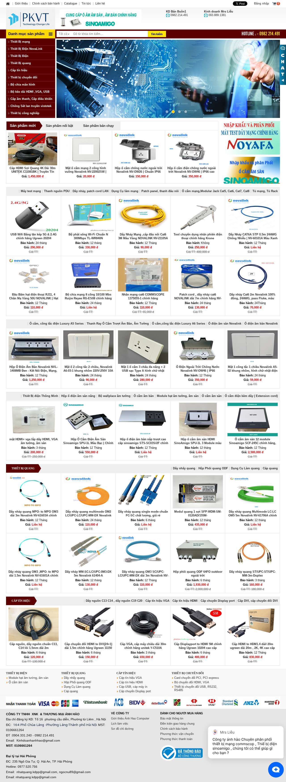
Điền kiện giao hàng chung (177, 723)
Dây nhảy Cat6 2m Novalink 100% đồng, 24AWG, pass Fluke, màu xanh (252, 298)
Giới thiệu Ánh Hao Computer (130, 718)
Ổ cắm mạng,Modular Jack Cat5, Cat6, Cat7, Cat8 (215, 191)
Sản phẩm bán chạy (98, 126)
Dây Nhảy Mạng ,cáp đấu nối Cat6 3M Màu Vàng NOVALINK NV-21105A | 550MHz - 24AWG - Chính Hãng (143, 238)
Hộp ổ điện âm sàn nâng (78, 396)
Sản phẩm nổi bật (59, 126)
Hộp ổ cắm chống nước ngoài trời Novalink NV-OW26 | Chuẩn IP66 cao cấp (138, 171)
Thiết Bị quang (21, 63)
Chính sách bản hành (46, 3)
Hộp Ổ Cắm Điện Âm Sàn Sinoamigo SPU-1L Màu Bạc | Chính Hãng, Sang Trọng (88, 443)
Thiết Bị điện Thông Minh (40, 396)
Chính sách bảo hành (174, 728)
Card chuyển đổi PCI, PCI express (196, 677)
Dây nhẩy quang (184, 468)
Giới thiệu (21, 3)
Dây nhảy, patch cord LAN (90, 191)
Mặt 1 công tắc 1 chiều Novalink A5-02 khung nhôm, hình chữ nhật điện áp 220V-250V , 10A (253, 370)
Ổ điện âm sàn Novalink (224, 323)
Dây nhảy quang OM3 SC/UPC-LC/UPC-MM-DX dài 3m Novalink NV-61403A (143, 575)
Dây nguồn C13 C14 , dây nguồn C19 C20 (114, 600)
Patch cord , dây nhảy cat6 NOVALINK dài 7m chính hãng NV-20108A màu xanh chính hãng (197, 298)
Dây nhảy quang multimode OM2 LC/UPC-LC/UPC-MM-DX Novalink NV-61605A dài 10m (88, 515)
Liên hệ (100, 3)
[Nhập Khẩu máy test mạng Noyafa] (250, 138)
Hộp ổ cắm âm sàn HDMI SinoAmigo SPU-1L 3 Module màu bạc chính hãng (197, 443)
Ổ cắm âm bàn (144, 396)
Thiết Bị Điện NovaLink (26, 48)
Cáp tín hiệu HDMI (185, 600)
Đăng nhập (261, 3)
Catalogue (70, 3)
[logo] (30, 18)
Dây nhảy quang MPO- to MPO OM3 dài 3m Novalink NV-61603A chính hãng (33, 515)
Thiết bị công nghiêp (25, 113)
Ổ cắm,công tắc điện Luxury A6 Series (178, 323)
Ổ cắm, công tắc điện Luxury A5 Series (56, 323)
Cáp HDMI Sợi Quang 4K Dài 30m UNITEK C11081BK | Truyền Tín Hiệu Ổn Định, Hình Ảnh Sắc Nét (33, 171)
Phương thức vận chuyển (177, 734)
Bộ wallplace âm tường (114, 396)
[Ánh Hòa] (8, 3)
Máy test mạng (31, 191)
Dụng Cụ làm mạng (124, 191)
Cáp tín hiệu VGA (157, 600)
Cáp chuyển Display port (218, 600)
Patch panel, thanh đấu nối (160, 191)
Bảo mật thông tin (171, 718)
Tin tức (86, 3)
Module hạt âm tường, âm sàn (178, 396)
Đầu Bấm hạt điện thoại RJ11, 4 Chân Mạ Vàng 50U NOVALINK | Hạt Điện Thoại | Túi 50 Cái (33, 298)
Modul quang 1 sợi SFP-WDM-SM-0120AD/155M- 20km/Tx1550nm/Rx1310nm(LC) (197, 515)
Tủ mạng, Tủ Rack (265, 191)
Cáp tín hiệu (19, 70)
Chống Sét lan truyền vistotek (31, 106)
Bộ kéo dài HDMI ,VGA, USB (30, 91)
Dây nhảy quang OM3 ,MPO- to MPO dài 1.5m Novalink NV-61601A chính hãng (33, 575)
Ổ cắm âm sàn (212, 396)
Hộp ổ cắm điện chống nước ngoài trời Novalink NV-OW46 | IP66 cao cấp (191, 171)
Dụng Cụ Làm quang (245, 468)
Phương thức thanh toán (176, 739)
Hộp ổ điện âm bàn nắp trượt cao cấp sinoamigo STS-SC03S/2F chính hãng (143, 443)
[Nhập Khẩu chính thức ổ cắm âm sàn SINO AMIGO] (250, 173)
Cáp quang (270, 468)
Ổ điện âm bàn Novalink (261, 323)
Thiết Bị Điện (19, 56)
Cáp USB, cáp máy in (133, 686)
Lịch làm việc (119, 723)
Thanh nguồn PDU (56, 191)
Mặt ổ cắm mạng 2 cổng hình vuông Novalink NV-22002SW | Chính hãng (85, 171)
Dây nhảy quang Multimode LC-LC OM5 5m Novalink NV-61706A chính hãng (252, 515)
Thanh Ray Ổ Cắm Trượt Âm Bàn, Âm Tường (118, 323)
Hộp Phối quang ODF (213, 468)
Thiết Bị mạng (20, 41)
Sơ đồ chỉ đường (122, 728)
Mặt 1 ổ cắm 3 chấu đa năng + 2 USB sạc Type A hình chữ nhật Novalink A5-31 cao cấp (143, 370)
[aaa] (100, 18)
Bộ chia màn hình (23, 84)
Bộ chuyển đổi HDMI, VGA (191, 682)
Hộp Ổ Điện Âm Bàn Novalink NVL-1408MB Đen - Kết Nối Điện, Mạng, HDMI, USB (33, 370)
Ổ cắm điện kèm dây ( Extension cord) (251, 396)
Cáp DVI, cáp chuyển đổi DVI (258, 600)
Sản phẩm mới (23, 126)
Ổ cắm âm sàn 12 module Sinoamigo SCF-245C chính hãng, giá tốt (252, 443)
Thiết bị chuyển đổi (24, 77)
